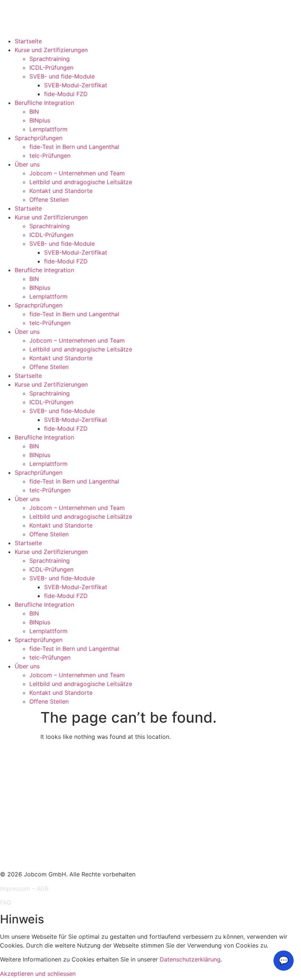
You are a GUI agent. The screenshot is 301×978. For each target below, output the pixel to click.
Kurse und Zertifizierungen (51, 50)
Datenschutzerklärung (190, 959)
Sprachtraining (49, 58)
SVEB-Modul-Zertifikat (75, 85)
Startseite (28, 41)
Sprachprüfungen (38, 138)
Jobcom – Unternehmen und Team (77, 173)
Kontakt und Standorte (61, 190)
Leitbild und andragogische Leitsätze (80, 182)
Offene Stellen (49, 199)
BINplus (39, 120)
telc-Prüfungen (49, 155)
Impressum (15, 888)
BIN (34, 111)
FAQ (5, 902)
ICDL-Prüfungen (51, 67)
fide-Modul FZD (66, 94)
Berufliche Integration (44, 102)
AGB (42, 888)
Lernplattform (48, 129)
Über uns (27, 164)
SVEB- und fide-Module (62, 76)
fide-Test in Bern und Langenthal (74, 146)
